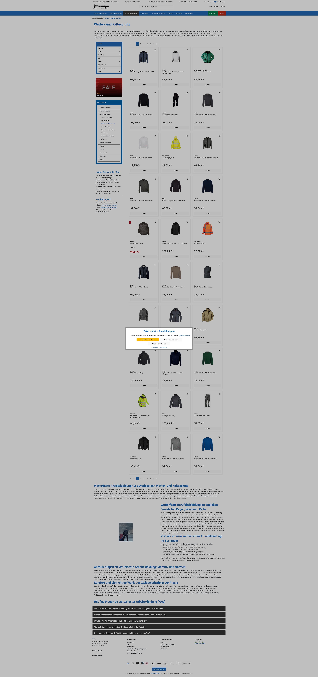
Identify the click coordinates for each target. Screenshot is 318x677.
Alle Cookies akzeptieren (148, 339)
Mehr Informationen (184, 335)
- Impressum (154, 347)
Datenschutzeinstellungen (159, 343)
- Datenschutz (163, 347)
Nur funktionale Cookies (170, 339)
